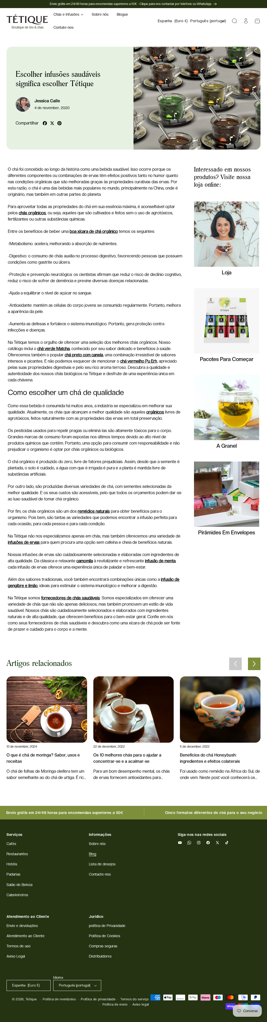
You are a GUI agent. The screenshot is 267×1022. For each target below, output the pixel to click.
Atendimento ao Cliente (26, 936)
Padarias (13, 874)
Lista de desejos (102, 864)
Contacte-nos (100, 874)
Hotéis (12, 864)
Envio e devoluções (22, 926)
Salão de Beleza (19, 885)
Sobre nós (97, 844)
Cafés (11, 844)
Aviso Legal (16, 956)
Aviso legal (140, 1004)
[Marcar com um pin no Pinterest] (59, 123)
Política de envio (115, 1004)
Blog (92, 854)
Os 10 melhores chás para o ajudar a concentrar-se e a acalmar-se (127, 758)
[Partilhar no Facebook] (45, 123)
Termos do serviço (134, 999)
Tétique (31, 999)
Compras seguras (103, 946)
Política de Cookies (104, 936)
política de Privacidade (107, 926)
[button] (68, 14)
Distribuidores (100, 956)
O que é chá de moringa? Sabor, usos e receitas (43, 758)
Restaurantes (17, 854)
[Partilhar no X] (52, 123)
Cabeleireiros (17, 895)
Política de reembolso (59, 999)
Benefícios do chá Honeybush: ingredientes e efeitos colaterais (210, 758)
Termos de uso (19, 946)
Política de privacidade (98, 999)
